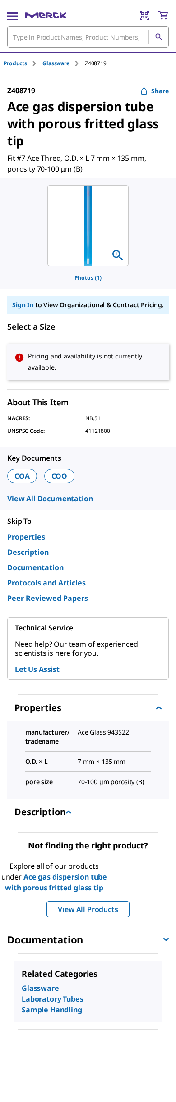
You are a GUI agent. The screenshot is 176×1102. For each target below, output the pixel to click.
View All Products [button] (88, 909)
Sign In (22, 304)
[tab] (23, 63)
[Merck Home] (45, 15)
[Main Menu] (12, 15)
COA (22, 476)
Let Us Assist (37, 669)
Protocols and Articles (46, 583)
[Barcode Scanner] (144, 15)
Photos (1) (88, 277)
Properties (26, 537)
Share (160, 90)
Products (15, 63)
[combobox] (88, 37)
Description (28, 552)
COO (59, 476)
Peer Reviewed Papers (47, 598)
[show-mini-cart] (163, 15)
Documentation (35, 567)
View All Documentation (50, 498)
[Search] (158, 37)
